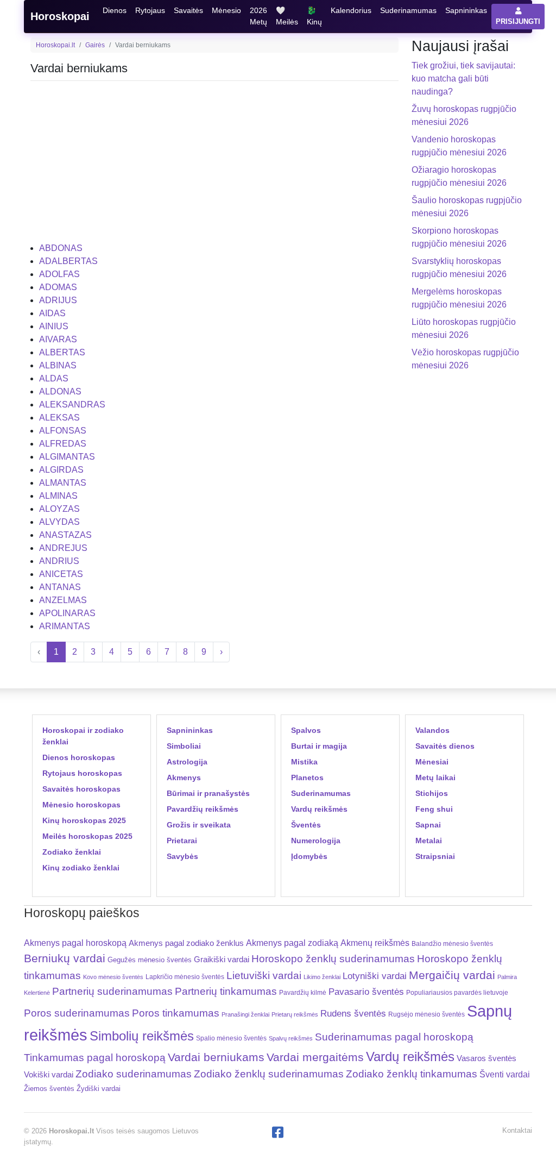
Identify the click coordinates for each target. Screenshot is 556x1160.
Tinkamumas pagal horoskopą (95, 1057)
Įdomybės (309, 856)
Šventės (306, 824)
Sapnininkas (466, 10)
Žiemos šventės (49, 1089)
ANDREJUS (63, 548)
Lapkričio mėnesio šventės (185, 977)
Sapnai (428, 824)
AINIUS (53, 326)
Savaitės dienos (445, 746)
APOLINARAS (67, 613)
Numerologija (315, 840)
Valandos (432, 730)
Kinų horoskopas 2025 (84, 820)
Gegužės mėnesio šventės (150, 960)
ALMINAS (58, 495)
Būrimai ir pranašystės (208, 793)
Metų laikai (435, 777)
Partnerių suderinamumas (112, 991)
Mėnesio (226, 10)
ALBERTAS (62, 352)
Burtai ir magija (319, 746)
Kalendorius (351, 10)
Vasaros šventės (486, 1058)
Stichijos (431, 793)
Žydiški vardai (99, 1088)
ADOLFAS (59, 274)
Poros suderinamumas (77, 1013)
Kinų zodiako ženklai (80, 867)
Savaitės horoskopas (81, 789)
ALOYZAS (59, 508)
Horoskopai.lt (55, 45)
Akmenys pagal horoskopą (75, 943)
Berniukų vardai (64, 958)
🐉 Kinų (314, 16)
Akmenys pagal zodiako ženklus (186, 943)
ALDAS (53, 378)
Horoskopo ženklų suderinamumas (333, 958)
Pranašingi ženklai (245, 1014)
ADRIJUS (58, 300)
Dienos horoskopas (78, 757)
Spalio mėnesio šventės (231, 1038)
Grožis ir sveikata (199, 824)
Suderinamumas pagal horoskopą (394, 1037)
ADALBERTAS (68, 261)
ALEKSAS (59, 417)
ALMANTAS (62, 482)
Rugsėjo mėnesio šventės (426, 1014)
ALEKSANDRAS (72, 404)
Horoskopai (60, 16)
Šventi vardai (504, 1074)
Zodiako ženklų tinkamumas (411, 1074)
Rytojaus (150, 10)
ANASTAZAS (65, 535)
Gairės (95, 45)
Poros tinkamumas (175, 1013)
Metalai (428, 840)
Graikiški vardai (221, 959)
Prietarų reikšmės (294, 1014)
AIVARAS (58, 339)
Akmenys (184, 777)
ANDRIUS (59, 561)
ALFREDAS (62, 443)
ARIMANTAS (64, 626)
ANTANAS (60, 587)
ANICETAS (61, 574)
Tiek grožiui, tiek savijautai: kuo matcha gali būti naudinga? (463, 78)
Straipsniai (435, 856)
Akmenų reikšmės (374, 943)
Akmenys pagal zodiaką (292, 943)
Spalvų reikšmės (291, 1038)
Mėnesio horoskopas (81, 804)
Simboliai (184, 746)
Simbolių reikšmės (142, 1036)
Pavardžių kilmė (302, 992)
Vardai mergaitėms (315, 1057)
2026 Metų (258, 16)
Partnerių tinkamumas (226, 991)
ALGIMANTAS (67, 456)
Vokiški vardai (48, 1074)
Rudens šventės (353, 1013)
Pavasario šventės (366, 992)
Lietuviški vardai (263, 975)
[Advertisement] (214, 166)
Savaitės (188, 10)
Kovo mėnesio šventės (113, 977)
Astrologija (187, 761)
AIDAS (52, 313)
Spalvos (306, 730)
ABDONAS (61, 248)
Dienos (115, 10)
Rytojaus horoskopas (82, 773)
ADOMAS (58, 287)
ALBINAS (58, 365)
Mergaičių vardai (452, 975)
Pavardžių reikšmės (202, 809)
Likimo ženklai (322, 977)
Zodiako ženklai (71, 852)
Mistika (304, 761)
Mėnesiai (431, 761)
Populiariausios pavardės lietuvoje (457, 992)
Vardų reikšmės (319, 809)
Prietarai (182, 840)
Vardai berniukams (216, 1057)
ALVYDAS (59, 521)
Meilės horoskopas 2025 (87, 836)
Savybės (182, 856)
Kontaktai (517, 1130)
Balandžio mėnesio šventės (452, 944)
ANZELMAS (63, 600)
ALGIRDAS (61, 469)
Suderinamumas (408, 10)
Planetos (307, 777)
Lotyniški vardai (375, 975)
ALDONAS (60, 391)
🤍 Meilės (287, 16)
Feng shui (434, 809)
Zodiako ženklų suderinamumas (269, 1074)
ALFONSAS (62, 430)
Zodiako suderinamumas (133, 1074)
